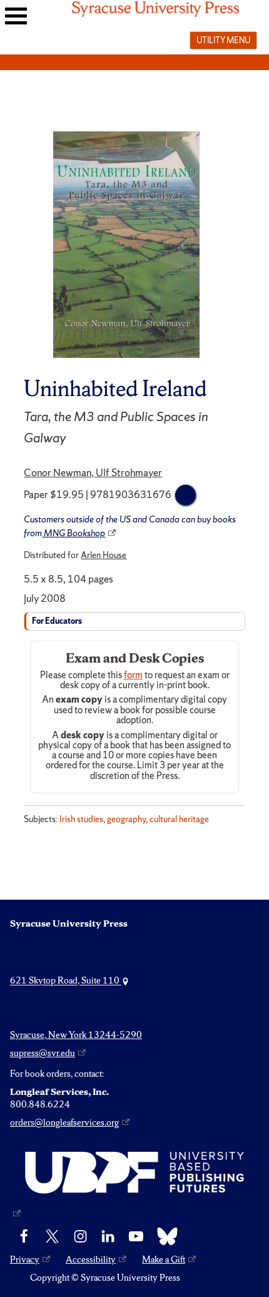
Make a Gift (163, 1259)
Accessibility (91, 1259)
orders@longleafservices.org (64, 1122)
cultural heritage (179, 819)
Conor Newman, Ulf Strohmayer (93, 472)
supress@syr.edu (42, 1053)
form (133, 675)
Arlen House (103, 555)
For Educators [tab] (57, 621)
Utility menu (223, 40)
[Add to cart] (186, 495)
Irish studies (81, 819)
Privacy (24, 1259)
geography (126, 819)
